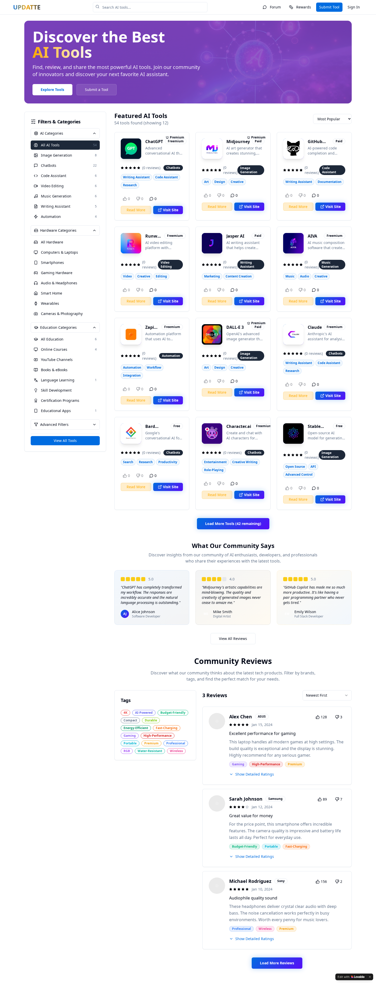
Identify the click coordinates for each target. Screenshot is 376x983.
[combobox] (327, 695)
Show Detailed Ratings (254, 774)
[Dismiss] (370, 977)
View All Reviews (233, 638)
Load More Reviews (277, 963)
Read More (136, 209)
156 (324, 881)
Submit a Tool (96, 89)
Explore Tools (52, 89)
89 (325, 799)
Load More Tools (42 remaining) (233, 523)
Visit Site (170, 209)
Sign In (354, 7)
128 (324, 717)
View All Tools (65, 440)
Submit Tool (329, 7)
